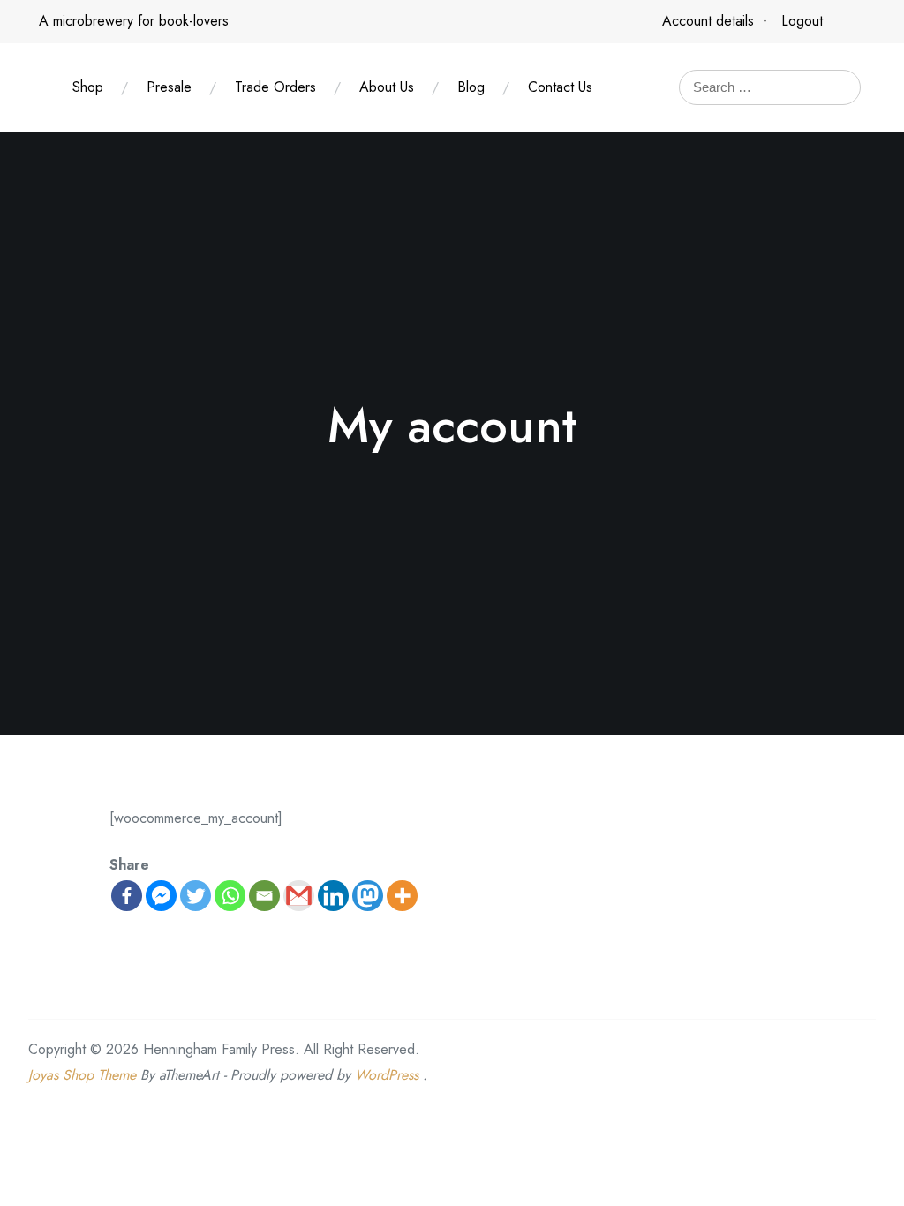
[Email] (264, 895)
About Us (386, 87)
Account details (708, 21)
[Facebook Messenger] (161, 895)
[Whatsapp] (230, 895)
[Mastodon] (367, 895)
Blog (471, 87)
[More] (402, 895)
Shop (87, 87)
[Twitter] (195, 895)
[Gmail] (298, 895)
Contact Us (560, 87)
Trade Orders (275, 87)
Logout (802, 21)
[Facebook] (126, 895)
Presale (169, 87)
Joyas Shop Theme (82, 1075)
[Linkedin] (333, 895)
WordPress (386, 1075)
